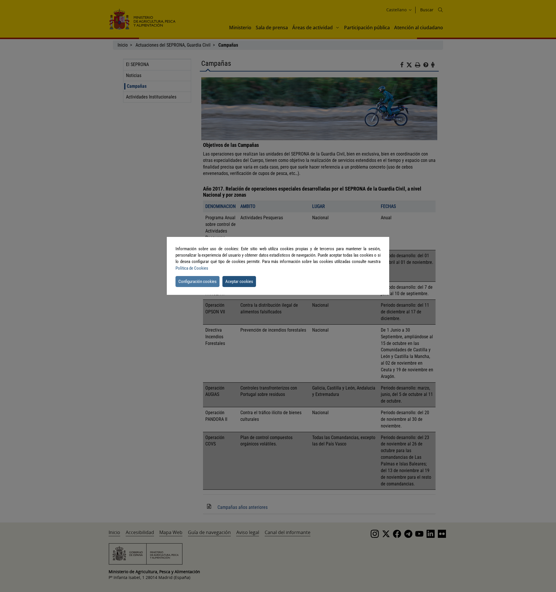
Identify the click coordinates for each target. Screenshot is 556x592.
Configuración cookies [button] (197, 281)
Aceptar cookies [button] (239, 281)
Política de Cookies (191, 268)
